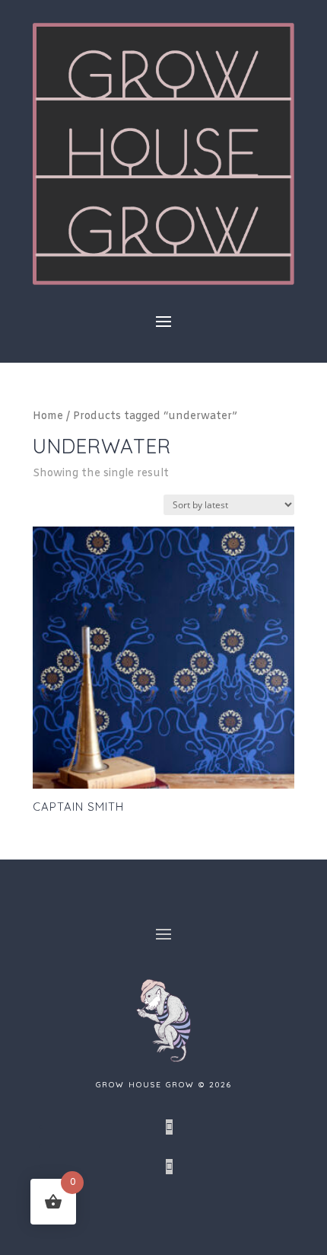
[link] (163, 282)
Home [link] (48, 416)
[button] (163, 321)
